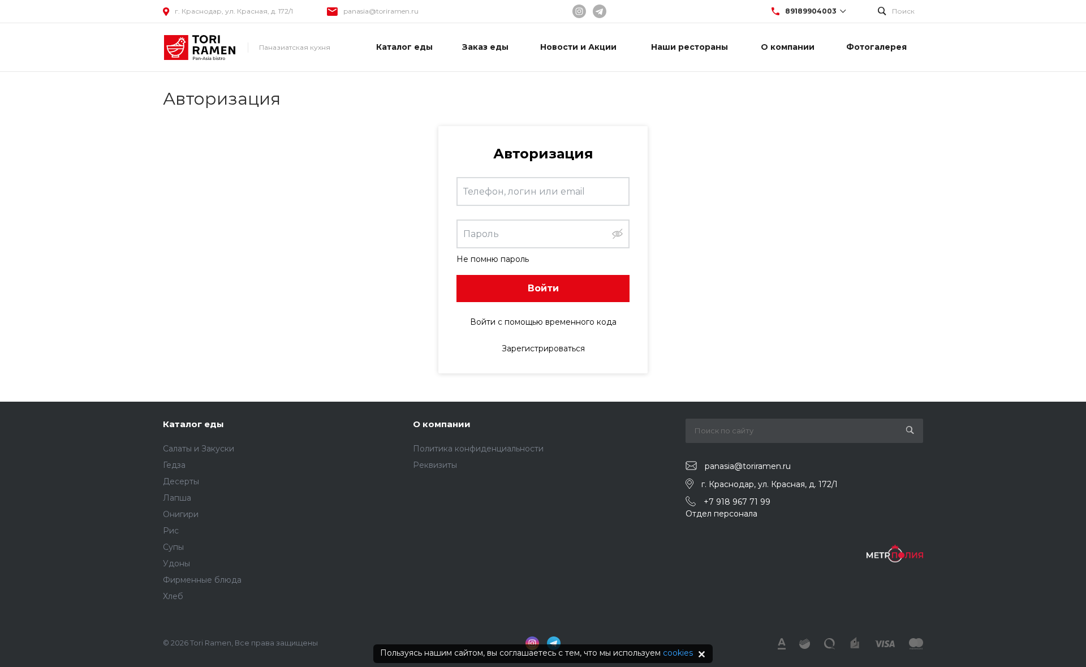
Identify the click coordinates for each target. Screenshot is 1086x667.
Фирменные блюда (202, 580)
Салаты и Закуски (198, 449)
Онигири (181, 514)
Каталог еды (193, 424)
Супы (173, 547)
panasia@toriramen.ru (381, 11)
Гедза (174, 465)
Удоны (176, 563)
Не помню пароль (492, 259)
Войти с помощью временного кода (543, 322)
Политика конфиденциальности (478, 449)
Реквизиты (435, 465)
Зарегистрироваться (543, 348)
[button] (617, 234)
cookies (678, 653)
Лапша (177, 498)
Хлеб (173, 596)
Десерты (181, 481)
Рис (171, 531)
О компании (442, 424)
